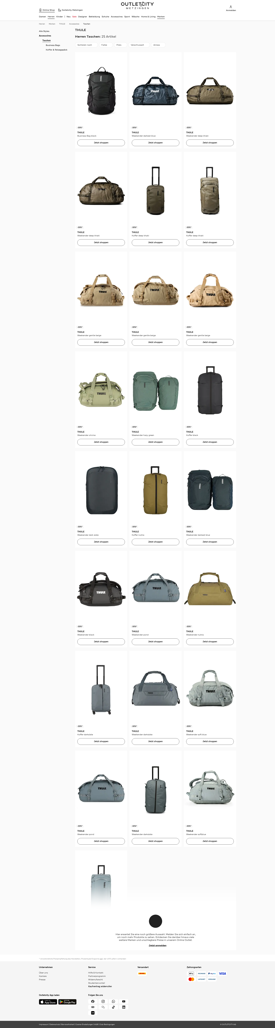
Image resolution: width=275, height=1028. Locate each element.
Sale (74, 16)
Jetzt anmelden (157, 945)
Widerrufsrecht (95, 979)
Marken (161, 16)
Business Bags (53, 45)
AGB (96, 1024)
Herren (42, 24)
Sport (127, 16)
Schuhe (105, 16)
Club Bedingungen (107, 1024)
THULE (62, 24)
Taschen (86, 24)
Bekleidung (94, 16)
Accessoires (117, 16)
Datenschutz (55, 1024)
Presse (42, 979)
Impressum (43, 1024)
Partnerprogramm (97, 976)
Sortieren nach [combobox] (84, 45)
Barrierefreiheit (67, 1024)
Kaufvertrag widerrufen (100, 986)
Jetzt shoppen (101, 142)
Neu (69, 16)
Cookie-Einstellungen (84, 1024)
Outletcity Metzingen (137, 5)
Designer (82, 16)
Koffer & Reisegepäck (56, 49)
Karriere (43, 976)
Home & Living (148, 16)
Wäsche (135, 16)
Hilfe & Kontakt (95, 972)
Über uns (43, 972)
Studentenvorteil (96, 983)
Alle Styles (44, 31)
